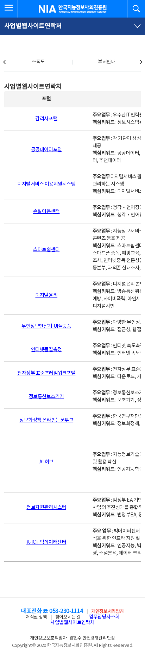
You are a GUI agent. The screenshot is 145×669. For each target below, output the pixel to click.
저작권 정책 (36, 617)
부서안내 (106, 62)
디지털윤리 (46, 295)
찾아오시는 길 (68, 617)
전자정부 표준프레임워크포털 (46, 373)
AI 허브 (46, 462)
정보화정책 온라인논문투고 (46, 420)
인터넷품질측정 (46, 350)
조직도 (38, 62)
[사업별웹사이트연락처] (72, 26)
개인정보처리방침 (107, 611)
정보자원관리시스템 (46, 507)
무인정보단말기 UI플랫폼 (46, 326)
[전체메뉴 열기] (9, 9)
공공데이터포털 (46, 150)
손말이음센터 (46, 211)
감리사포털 (46, 119)
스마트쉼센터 (46, 250)
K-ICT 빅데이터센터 (46, 542)
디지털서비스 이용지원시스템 (46, 184)
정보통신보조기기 (46, 397)
